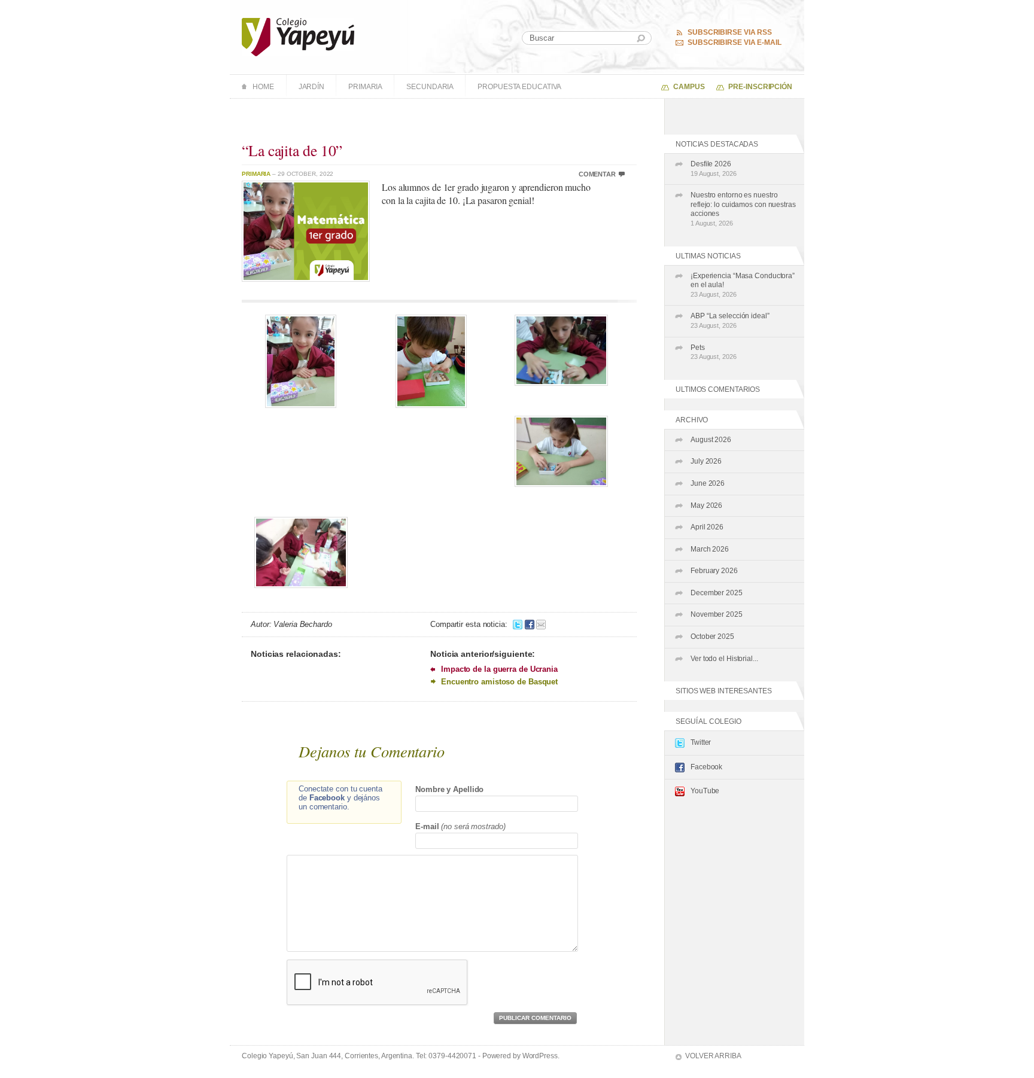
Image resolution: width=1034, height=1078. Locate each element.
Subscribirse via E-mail (734, 42)
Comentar (597, 174)
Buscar (641, 38)
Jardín (311, 87)
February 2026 (714, 571)
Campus (688, 87)
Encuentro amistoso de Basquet (499, 681)
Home (263, 87)
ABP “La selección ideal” (730, 320)
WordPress (540, 1056)
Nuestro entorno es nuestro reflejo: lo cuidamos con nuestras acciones (743, 209)
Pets (714, 352)
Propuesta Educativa (519, 87)
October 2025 (712, 636)
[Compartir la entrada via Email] (541, 624)
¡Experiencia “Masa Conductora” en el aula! (743, 285)
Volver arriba (713, 1056)
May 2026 (706, 505)
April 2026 (707, 527)
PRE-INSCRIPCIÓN (760, 87)
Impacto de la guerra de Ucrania (499, 669)
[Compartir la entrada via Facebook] (529, 624)
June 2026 (708, 483)
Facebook (706, 767)
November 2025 (717, 614)
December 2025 (717, 593)
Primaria (365, 87)
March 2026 (710, 549)
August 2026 (711, 440)
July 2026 (706, 461)
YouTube (705, 791)
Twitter (701, 742)
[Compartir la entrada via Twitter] (517, 624)
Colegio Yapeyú (298, 37)
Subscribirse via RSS (730, 32)
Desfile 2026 (714, 168)
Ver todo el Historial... (724, 658)
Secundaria (430, 87)
